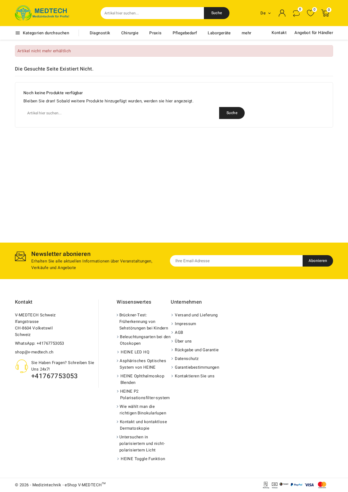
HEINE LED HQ (135, 352)
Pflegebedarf (185, 33)
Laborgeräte (219, 33)
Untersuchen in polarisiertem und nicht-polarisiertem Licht (142, 443)
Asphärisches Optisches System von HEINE (143, 364)
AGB (179, 332)
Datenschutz (186, 359)
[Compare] (296, 13)
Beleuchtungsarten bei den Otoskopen (145, 340)
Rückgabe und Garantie (197, 350)
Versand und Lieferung (196, 315)
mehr (246, 33)
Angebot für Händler (313, 33)
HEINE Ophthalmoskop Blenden (142, 379)
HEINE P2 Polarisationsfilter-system (145, 394)
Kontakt (279, 33)
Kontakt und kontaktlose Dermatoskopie (143, 425)
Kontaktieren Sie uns (195, 376)
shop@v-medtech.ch (34, 352)
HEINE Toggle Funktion (143, 459)
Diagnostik (100, 33)
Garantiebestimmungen (197, 367)
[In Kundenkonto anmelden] (282, 13)
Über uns (183, 341)
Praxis (155, 33)
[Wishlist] (310, 13)
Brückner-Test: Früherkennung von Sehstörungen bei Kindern (143, 321)
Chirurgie (130, 33)
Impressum (185, 324)
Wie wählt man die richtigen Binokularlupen (143, 410)
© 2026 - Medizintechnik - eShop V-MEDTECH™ (60, 485)
